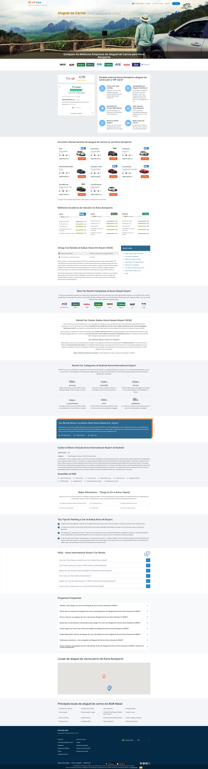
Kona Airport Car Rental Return (134, 262)
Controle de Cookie (63, 754)
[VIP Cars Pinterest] (147, 764)
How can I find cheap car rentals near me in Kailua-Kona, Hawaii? (83, 560)
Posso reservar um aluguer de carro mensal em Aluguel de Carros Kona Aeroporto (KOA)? (94, 617)
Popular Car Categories (132, 265)
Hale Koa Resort (64, 717)
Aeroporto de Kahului (87, 708)
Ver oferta (81, 158)
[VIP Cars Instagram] (149, 764)
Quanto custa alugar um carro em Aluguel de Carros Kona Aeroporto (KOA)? (88, 605)
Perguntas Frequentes (82, 745)
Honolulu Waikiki (130, 708)
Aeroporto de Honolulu (65, 708)
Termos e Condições (76, 763)
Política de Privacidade (63, 763)
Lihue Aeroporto (108, 708)
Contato (78, 742)
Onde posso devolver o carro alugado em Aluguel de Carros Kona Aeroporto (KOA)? (91, 640)
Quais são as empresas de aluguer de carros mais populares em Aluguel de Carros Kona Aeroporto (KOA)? (100, 611)
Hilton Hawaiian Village (88, 712)
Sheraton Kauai (63, 721)
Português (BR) (139, 3)
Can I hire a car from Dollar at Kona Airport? (75, 576)
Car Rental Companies (132, 256)
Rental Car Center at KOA (133, 259)
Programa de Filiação (63, 748)
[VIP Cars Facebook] (141, 764)
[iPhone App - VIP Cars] (121, 763)
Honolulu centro (130, 712)
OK (141, 767)
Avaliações (61, 745)
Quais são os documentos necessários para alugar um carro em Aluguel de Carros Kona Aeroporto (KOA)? (100, 623)
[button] (104, 676)
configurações (133, 767)
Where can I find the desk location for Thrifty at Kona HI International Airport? (87, 581)
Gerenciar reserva (158, 3)
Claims (59, 751)
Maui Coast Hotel (108, 721)
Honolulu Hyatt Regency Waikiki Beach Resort (112, 713)
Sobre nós (60, 739)
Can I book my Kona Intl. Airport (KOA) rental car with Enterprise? (83, 565)
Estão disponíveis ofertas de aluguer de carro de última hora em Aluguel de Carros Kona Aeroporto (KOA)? (100, 634)
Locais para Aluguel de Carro (65, 742)
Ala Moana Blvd (85, 721)
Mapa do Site (87, 763)
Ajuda (167, 3)
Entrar (176, 3)
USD (148, 3)
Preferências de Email (82, 751)
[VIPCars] (59, 17)
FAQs (126, 273)
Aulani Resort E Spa (131, 721)
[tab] (104, 560)
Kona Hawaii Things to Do (132, 270)
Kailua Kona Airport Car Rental (134, 253)
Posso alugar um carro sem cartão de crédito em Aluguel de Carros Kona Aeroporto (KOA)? (94, 629)
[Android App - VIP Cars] (110, 763)
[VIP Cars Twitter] (144, 764)
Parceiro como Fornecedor (83, 748)
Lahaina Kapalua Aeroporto (134, 717)
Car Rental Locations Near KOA (134, 268)
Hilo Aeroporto (63, 712)
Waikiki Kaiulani (86, 717)
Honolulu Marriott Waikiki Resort (112, 717)
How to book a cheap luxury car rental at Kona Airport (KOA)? (81, 586)
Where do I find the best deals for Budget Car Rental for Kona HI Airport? (85, 571)
